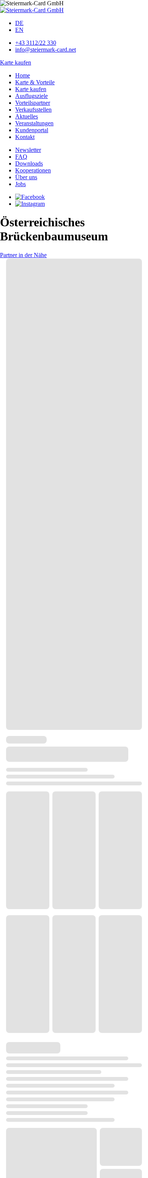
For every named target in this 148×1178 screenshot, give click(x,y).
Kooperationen (33, 170)
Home (22, 75)
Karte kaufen (15, 62)
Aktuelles (26, 116)
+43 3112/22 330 (35, 42)
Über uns (26, 177)
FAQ (21, 156)
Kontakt (25, 137)
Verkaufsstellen (33, 109)
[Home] (32, 10)
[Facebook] (30, 197)
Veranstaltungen (34, 123)
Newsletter (28, 150)
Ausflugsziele (31, 96)
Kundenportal (31, 130)
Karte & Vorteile (35, 82)
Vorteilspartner (32, 102)
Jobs (20, 184)
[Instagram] (30, 204)
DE (19, 23)
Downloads (29, 163)
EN (19, 30)
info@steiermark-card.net (45, 49)
